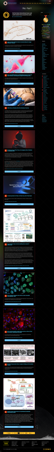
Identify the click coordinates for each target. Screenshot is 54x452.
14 (23, 433)
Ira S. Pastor (45, 108)
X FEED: (12, 443)
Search (50, 14)
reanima (45, 34)
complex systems (44, 67)
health (11, 169)
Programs (27, 3)
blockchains (43, 64)
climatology (43, 66)
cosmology (43, 69)
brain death (43, 28)
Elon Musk (43, 47)
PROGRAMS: (43, 444)
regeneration (44, 35)
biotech (47, 26)
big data (43, 58)
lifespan (43, 33)
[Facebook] (43, 449)
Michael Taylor (8, 123)
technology (48, 36)
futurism (12, 201)
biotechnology (44, 27)
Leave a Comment (18, 48)
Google (42, 30)
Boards (24, 3)
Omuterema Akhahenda (45, 91)
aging (43, 24)
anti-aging (48, 24)
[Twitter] (45, 449)
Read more (19, 51)
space (18, 169)
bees (42, 57)
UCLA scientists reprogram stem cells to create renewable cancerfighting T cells (18, 296)
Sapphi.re (16, 449)
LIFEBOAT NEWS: (23, 442)
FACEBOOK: (13, 442)
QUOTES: (42, 445)
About (20, 3)
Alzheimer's (45, 24)
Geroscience (43, 116)
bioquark (44, 26)
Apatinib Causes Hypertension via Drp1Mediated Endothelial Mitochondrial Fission (18, 412)
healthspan (47, 30)
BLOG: (22, 443)
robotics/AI (16, 169)
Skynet (43, 49)
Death (49, 28)
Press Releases (49, 3)
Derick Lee (44, 95)
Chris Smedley (45, 109)
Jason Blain (45, 106)
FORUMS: (33, 445)
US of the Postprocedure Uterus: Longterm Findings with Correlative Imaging (20, 364)
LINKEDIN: (33, 442)
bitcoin (47, 27)
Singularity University (45, 48)
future (47, 29)
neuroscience (14, 48)
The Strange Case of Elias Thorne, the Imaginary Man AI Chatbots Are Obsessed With (19, 150)
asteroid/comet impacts (45, 54)
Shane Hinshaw (45, 97)
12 (20, 433)
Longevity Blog (44, 117)
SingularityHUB (44, 121)
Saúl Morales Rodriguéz (45, 77)
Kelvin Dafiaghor (45, 85)
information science (17, 265)
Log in (14, 16)
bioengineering (44, 59)
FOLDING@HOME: (33, 444)
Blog (22, 3)
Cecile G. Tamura (8, 201)
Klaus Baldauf (45, 92)
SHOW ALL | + (43, 110)
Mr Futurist (43, 118)
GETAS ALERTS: (43, 442)
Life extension (47, 32)
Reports (30, 3)
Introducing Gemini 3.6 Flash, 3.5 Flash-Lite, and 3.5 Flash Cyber (19, 196)
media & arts (13, 169)
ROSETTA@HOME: (13, 445)
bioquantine (47, 25)
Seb (43, 104)
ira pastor (43, 32)
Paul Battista (45, 83)
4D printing (43, 44)
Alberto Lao (44, 96)
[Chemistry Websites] (46, 19)
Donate (35, 3)
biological (43, 60)
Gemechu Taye (45, 84)
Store (45, 3)
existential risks (43, 29)
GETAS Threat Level (6, 443)
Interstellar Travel (48, 31)
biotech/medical (11, 48)
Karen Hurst (45, 86)
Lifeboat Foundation (8, 449)
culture (48, 28)
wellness (47, 37)
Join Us (37, 3)
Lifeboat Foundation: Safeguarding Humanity (10, 3)
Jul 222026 (5, 42)
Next (30, 433)
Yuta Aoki (8, 48)
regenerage (47, 34)
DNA (42, 46)
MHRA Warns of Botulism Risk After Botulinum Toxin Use (18, 108)
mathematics (21, 265)
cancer (44, 28)
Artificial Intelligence (44, 25)
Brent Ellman (45, 103)
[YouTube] (48, 449)
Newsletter (40, 3)
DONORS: (32, 443)
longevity (45, 33)
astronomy (43, 55)
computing (43, 68)
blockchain (49, 27)
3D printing (43, 43)
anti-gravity (43, 52)
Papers (33, 3)
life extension (16, 337)
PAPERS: (22, 445)
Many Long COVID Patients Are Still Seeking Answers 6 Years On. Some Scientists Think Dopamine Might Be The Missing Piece (19, 75)
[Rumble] (50, 449)
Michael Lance (45, 105)
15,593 (26, 433)
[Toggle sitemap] (48, 1)
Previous (9, 433)
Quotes (43, 3)
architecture (43, 53)
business (43, 65)
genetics (16, 301)
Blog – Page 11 (27, 8)
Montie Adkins (45, 107)
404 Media (18, 161)
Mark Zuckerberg (44, 50)
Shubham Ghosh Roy (9, 265)
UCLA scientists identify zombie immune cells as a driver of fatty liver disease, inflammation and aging (19, 332)
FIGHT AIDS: (13, 444)
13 (21, 433)
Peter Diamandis (44, 45)
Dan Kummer (45, 89)
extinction (46, 29)
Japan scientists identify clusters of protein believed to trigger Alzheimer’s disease (19, 42)
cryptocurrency (46, 28)
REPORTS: (23, 444)
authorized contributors (19, 16)
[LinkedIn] (47, 449)
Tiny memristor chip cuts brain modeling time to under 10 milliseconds (18, 244)
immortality (45, 31)
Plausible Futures (44, 120)
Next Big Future (44, 119)
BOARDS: (42, 443)
